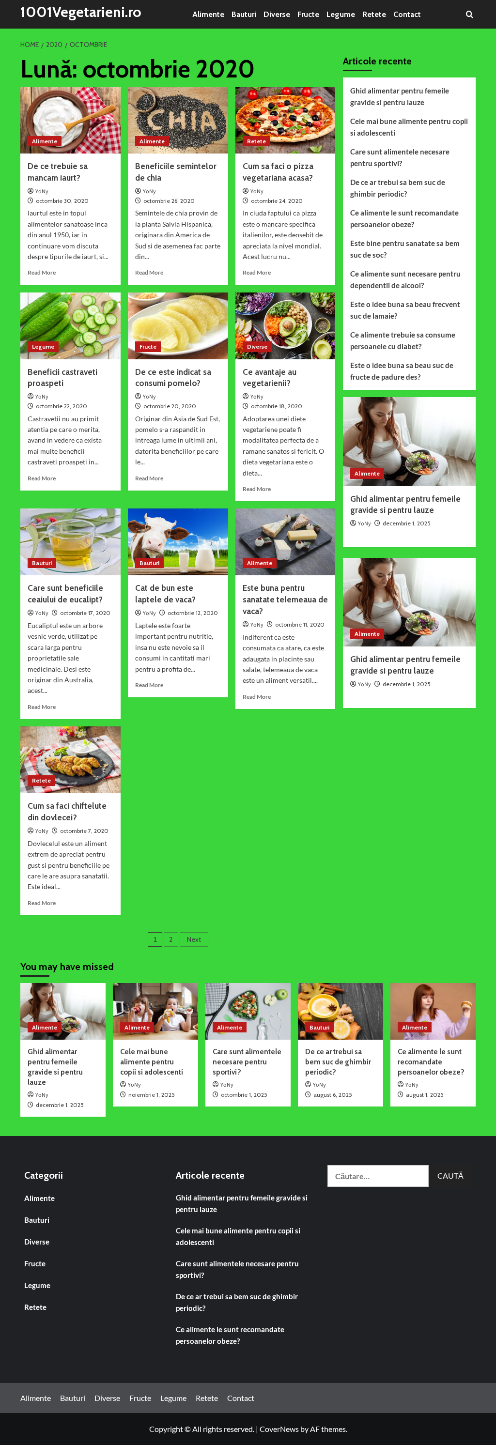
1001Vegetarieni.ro (80, 12)
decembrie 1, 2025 (407, 523)
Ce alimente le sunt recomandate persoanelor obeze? (404, 218)
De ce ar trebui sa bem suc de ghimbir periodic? (397, 188)
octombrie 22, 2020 (61, 406)
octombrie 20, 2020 (169, 406)
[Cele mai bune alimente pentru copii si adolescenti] (155, 1011)
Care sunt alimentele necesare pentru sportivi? (400, 157)
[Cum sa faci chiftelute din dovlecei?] (70, 759)
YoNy (41, 191)
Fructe (308, 14)
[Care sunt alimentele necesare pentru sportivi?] (248, 1011)
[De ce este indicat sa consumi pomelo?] (178, 325)
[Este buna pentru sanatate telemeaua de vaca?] (285, 541)
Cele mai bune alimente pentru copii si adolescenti (409, 127)
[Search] (470, 14)
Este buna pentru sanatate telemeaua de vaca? (285, 599)
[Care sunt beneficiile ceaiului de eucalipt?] (70, 541)
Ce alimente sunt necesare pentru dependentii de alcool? (405, 279)
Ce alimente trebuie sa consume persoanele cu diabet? (402, 340)
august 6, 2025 (332, 1094)
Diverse (277, 14)
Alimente (208, 14)
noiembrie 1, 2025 (151, 1094)
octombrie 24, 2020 (277, 200)
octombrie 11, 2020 (300, 624)
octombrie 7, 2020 (84, 830)
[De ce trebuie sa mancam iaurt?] (70, 120)
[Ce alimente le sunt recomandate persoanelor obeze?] (433, 1011)
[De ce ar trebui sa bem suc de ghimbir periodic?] (340, 1011)
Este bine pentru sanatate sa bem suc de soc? (405, 249)
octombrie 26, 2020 (169, 200)
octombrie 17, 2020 (85, 612)
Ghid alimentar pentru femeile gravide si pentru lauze (399, 96)
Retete (374, 14)
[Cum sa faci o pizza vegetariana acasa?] (285, 120)
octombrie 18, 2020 (276, 406)
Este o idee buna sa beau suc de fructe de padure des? (401, 371)
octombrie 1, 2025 (244, 1094)
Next (194, 939)
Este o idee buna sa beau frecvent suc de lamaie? (405, 310)
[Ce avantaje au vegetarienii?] (285, 325)
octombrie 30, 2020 (62, 200)
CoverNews (279, 1428)
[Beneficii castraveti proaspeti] (70, 325)
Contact (407, 14)
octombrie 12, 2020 (193, 612)
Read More (42, 272)
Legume (340, 14)
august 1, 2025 (425, 1094)
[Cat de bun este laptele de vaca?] (178, 541)
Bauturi (244, 14)
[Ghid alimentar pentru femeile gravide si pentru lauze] (409, 441)
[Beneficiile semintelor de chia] (178, 120)
